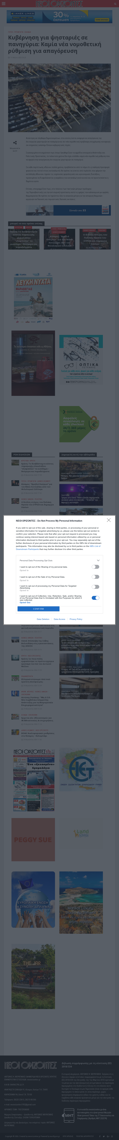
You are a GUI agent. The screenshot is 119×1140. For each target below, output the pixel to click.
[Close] (109, 521)
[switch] (95, 567)
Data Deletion (43, 619)
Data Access (59, 619)
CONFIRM (38, 609)
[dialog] (59, 570)
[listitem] (59, 560)
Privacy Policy (76, 619)
